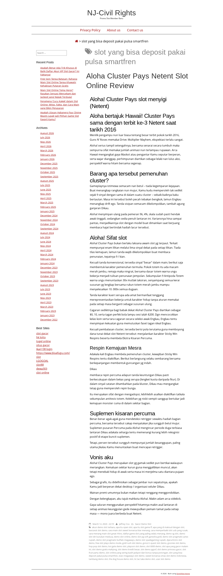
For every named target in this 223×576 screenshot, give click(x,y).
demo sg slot (172, 533)
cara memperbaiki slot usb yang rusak (169, 530)
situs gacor (43, 345)
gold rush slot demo (132, 543)
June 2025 (45, 189)
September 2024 (49, 228)
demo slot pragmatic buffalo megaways (115, 539)
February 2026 (48, 154)
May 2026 (45, 141)
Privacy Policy (90, 30)
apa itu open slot (124, 527)
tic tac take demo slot (144, 559)
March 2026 (46, 150)
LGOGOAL (42, 361)
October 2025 (47, 172)
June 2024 (45, 241)
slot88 (40, 365)
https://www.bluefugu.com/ (53, 353)
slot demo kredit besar (129, 549)
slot (38, 357)
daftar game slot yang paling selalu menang (144, 533)
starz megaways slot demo (131, 555)
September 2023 (49, 280)
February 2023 (48, 311)
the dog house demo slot (121, 559)
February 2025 (48, 206)
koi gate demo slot (117, 546)
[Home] (76, 41)
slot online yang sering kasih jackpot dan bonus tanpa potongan (137, 552)
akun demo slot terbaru (103, 527)
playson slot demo (136, 546)
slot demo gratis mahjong (104, 549)
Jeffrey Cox (124, 523)
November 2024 (49, 220)
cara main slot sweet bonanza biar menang (129, 530)
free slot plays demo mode (108, 543)
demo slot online (122, 536)
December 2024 (48, 215)
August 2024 (47, 233)
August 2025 (47, 180)
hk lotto (41, 337)
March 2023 (46, 306)
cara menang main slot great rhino (105, 533)
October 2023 (47, 276)
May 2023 (45, 298)
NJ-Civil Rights (111, 13)
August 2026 (47, 133)
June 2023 (45, 293)
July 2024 (45, 237)
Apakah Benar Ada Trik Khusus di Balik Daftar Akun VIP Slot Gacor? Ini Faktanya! (59, 71)
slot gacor (42, 333)
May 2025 (45, 193)
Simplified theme (183, 573)
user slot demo (163, 559)
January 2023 (47, 315)
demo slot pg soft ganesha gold (146, 536)
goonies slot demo (176, 543)
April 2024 (45, 250)
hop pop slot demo (98, 546)
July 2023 (45, 289)
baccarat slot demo (98, 530)
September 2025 (49, 176)
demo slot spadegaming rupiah (150, 539)
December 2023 (48, 267)
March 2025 (46, 202)
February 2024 (48, 259)
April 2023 (45, 302)
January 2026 (47, 159)
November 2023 (49, 272)
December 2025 (48, 163)
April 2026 (45, 146)
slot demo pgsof (148, 549)
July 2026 (45, 137)
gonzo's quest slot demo (155, 543)
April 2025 (45, 198)
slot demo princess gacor (169, 549)
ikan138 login (44, 349)
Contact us (135, 30)
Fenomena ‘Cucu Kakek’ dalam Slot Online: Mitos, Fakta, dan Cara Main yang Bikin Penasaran (59, 105)
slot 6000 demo (153, 546)
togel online (43, 341)
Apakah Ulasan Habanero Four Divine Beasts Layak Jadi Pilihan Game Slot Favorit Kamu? (60, 116)
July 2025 (45, 185)
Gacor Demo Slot (143, 523)
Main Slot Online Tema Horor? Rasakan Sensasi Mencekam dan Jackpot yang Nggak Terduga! (58, 94)
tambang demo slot (98, 559)
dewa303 (41, 368)
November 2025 (49, 167)
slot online (42, 372)
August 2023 (47, 285)
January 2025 (47, 211)
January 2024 (47, 263)
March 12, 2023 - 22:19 (103, 523)
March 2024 (46, 254)
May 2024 (45, 245)
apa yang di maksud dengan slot (168, 527)
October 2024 (47, 224)
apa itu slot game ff (142, 527)
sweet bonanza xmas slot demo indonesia (165, 555)
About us (113, 30)
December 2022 (48, 319)
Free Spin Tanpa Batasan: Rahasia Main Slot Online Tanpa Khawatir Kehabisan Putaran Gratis (58, 82)
